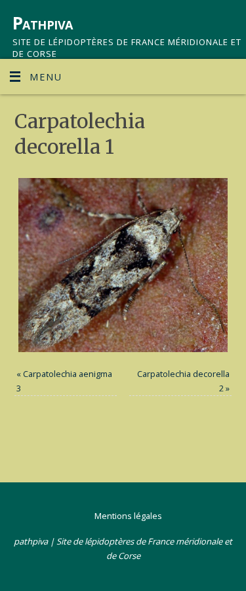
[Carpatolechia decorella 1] (123, 265)
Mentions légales (128, 516)
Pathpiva (42, 23)
